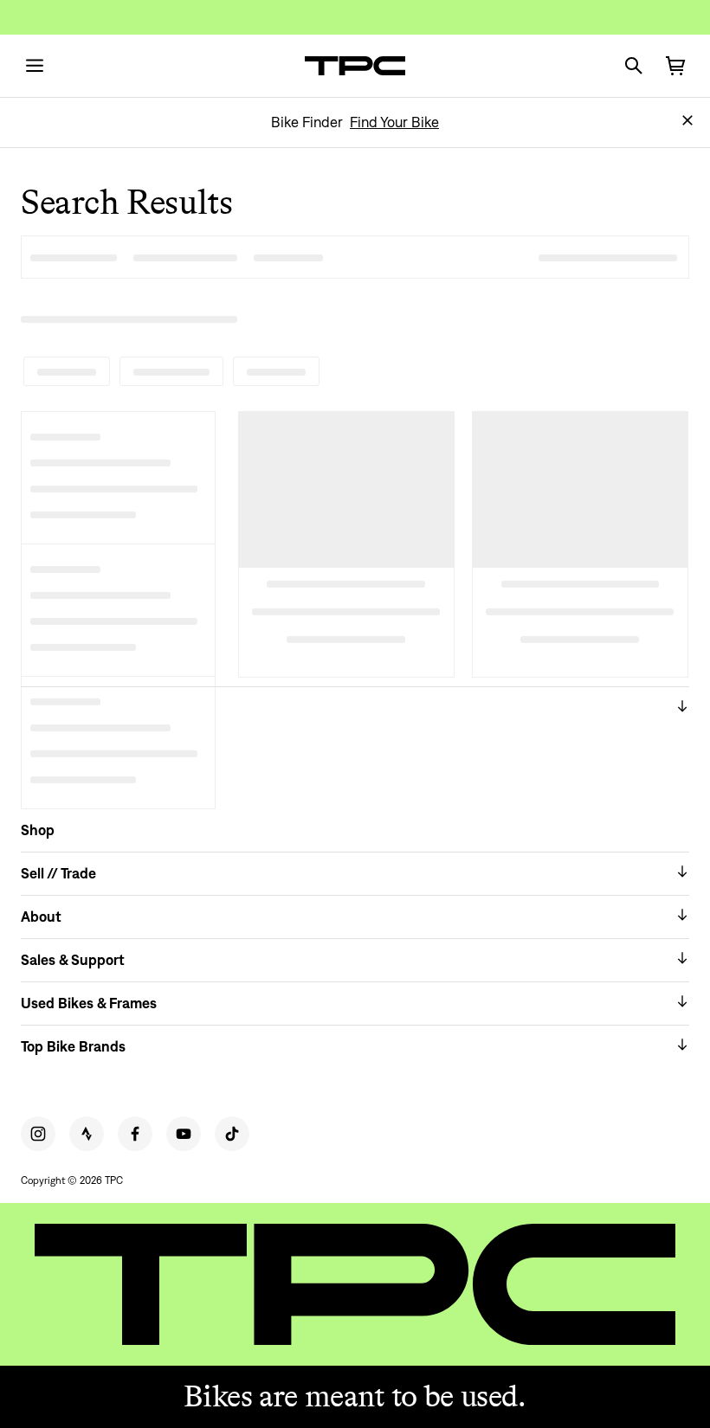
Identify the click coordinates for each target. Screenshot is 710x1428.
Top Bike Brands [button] (73, 1046)
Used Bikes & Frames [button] (89, 1003)
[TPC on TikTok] (232, 1133)
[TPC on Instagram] (38, 1133)
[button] (687, 120)
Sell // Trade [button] (58, 873)
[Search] (634, 66)
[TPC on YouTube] (183, 1133)
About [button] (41, 916)
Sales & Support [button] (73, 960)
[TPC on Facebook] (135, 1133)
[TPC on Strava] (86, 1133)
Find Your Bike (394, 122)
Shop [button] (38, 830)
